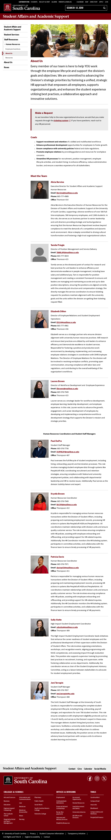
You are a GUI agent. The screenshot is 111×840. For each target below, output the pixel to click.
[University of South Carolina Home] (22, 7)
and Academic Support (36, 16)
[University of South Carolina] (25, 780)
